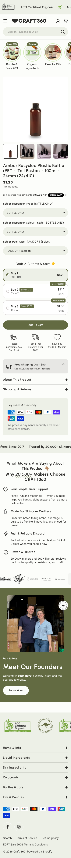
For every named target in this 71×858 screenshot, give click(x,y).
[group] (12, 56)
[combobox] (35, 31)
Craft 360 (19, 851)
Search (7, 838)
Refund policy (50, 838)
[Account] (58, 21)
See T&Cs (19, 368)
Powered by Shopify (39, 851)
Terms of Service (26, 838)
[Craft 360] (10, 579)
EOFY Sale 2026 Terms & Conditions (25, 844)
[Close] (63, 364)
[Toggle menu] (5, 21)
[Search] (62, 31)
